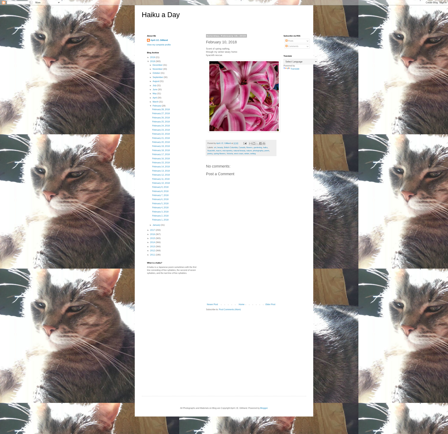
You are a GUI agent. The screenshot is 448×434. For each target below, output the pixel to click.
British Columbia (231, 147)
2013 (153, 246)
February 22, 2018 (161, 134)
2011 (153, 255)
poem (266, 151)
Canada (242, 147)
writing (253, 153)
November (158, 69)
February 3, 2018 (160, 212)
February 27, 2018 (161, 113)
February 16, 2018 (161, 158)
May (155, 93)
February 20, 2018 (161, 142)
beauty (220, 147)
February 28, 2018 (161, 109)
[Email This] (250, 143)
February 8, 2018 (160, 191)
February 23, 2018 (161, 130)
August (156, 81)
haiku (265, 147)
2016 (153, 234)
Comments (293, 46)
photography (258, 151)
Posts (290, 41)
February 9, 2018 (160, 187)
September (158, 77)
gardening (258, 147)
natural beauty (239, 151)
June (155, 89)
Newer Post (212, 304)
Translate (294, 69)
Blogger (264, 408)
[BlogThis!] (254, 143)
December (158, 65)
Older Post (270, 304)
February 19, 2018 (161, 146)
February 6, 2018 (160, 199)
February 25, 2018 (161, 121)
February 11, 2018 (161, 179)
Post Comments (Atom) (230, 309)
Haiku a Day (161, 15)
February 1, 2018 (160, 220)
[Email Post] (245, 143)
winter (246, 153)
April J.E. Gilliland (159, 40)
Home (241, 304)
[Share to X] (257, 143)
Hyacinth (211, 151)
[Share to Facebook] (260, 143)
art (215, 147)
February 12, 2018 (161, 175)
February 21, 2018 (161, 138)
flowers (249, 147)
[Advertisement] (241, 277)
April (155, 98)
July (155, 85)
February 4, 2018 (160, 207)
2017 (153, 230)
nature (249, 151)
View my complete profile (159, 45)
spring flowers (220, 153)
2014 (153, 242)
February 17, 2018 (161, 154)
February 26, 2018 (161, 117)
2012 (153, 250)
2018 (153, 61)
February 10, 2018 (161, 183)
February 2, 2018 (160, 216)
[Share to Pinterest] (264, 143)
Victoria (230, 153)
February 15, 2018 (161, 162)
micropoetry (227, 151)
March (156, 102)
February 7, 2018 (160, 195)
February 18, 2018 (161, 150)
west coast (238, 153)
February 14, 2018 (161, 166)
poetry (210, 153)
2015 (153, 238)
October (157, 73)
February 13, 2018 (161, 171)
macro (218, 151)
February (157, 106)
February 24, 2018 (161, 125)
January (157, 225)
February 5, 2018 (160, 203)
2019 (153, 57)
